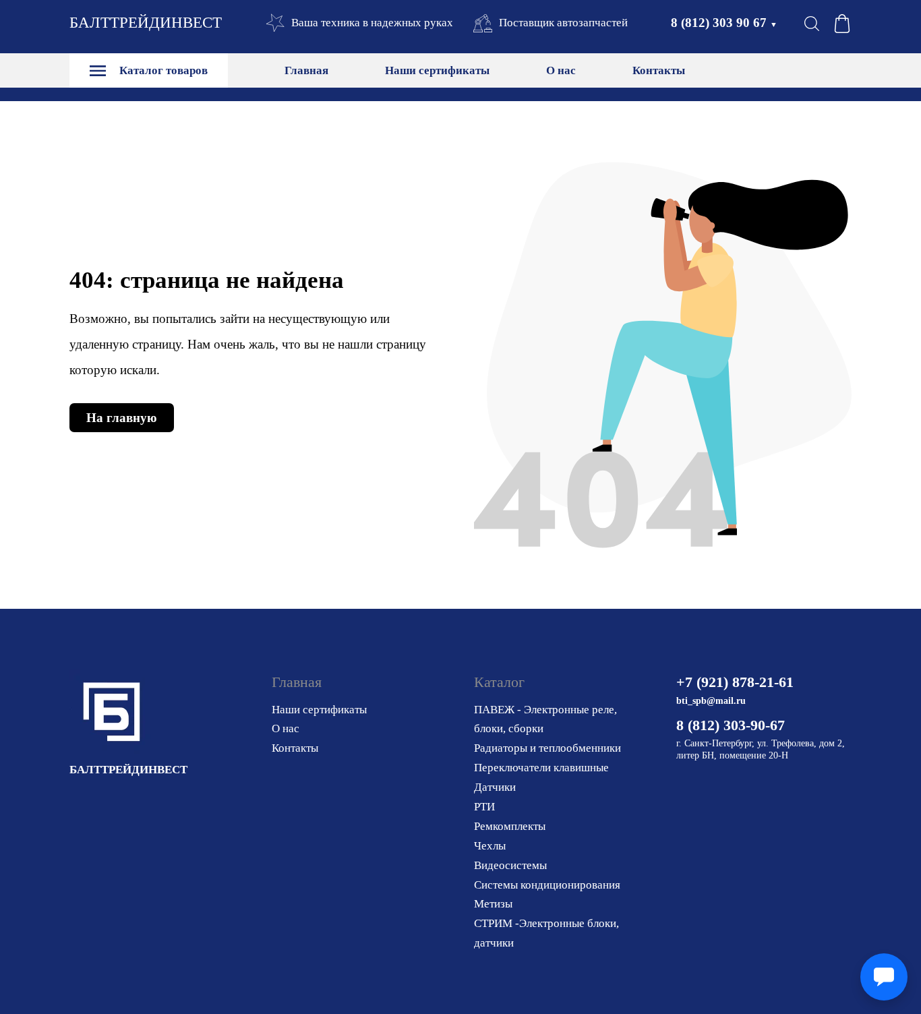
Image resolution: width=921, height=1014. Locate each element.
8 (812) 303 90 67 (724, 23)
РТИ (484, 806)
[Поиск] (811, 24)
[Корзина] (842, 23)
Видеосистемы (510, 865)
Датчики (495, 787)
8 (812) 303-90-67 (730, 725)
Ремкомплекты (509, 826)
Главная (306, 70)
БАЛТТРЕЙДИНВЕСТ (145, 22)
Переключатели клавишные (541, 767)
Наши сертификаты (437, 70)
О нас (561, 70)
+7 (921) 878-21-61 (735, 682)
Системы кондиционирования (547, 884)
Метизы (493, 903)
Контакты (658, 70)
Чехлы (490, 845)
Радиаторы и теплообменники (547, 748)
